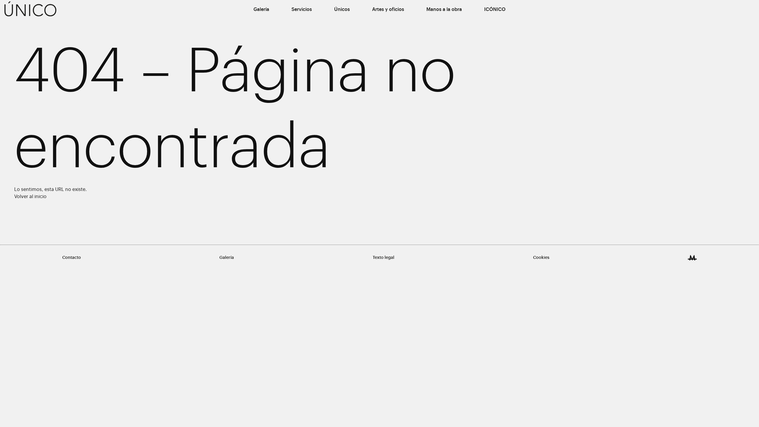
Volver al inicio (30, 196)
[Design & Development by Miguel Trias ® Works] (692, 257)
